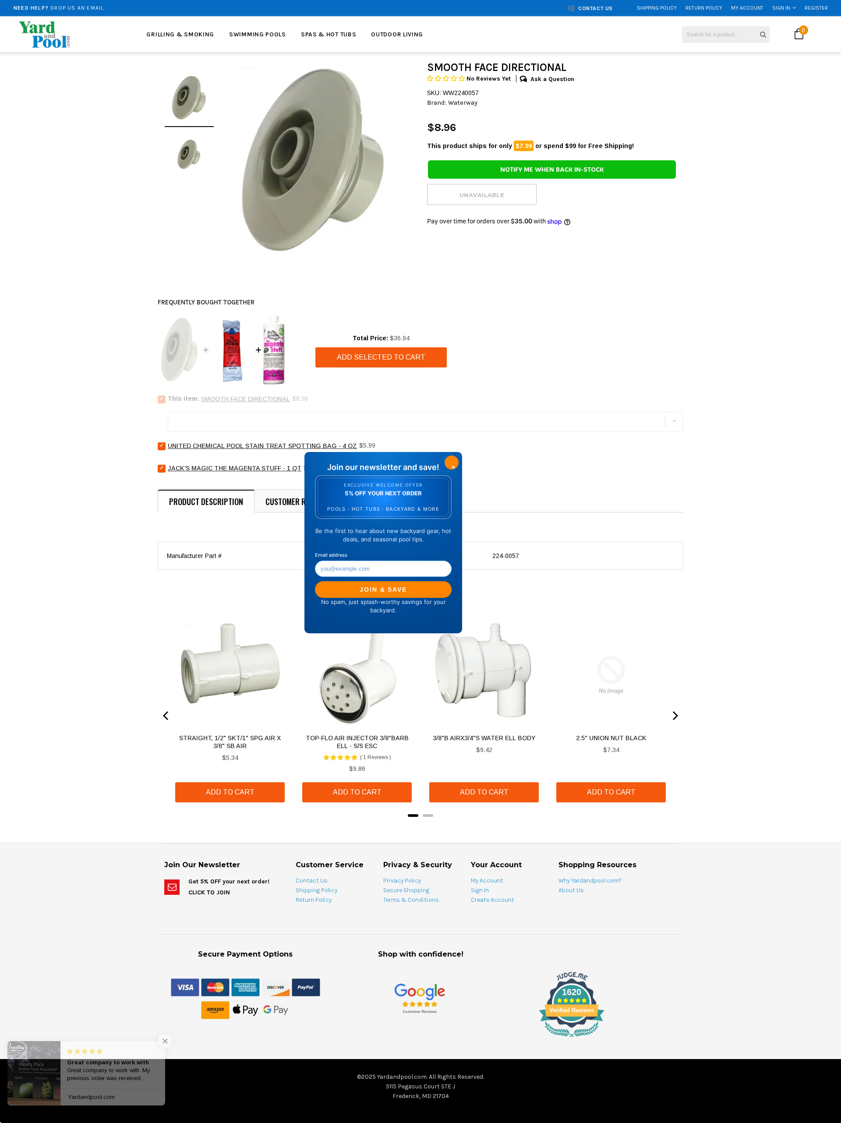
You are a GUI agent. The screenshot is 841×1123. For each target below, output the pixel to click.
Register (816, 8)
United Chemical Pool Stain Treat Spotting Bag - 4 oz (262, 445)
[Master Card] (215, 986)
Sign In (781, 8)
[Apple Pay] (245, 1009)
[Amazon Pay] (215, 1009)
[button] (446, 78)
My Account (747, 8)
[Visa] (185, 986)
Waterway (462, 102)
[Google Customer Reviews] (419, 998)
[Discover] (275, 986)
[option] (155, 8)
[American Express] (245, 986)
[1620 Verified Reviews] (420, 1038)
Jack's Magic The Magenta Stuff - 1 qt (234, 468)
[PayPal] (306, 986)
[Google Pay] (275, 1009)
